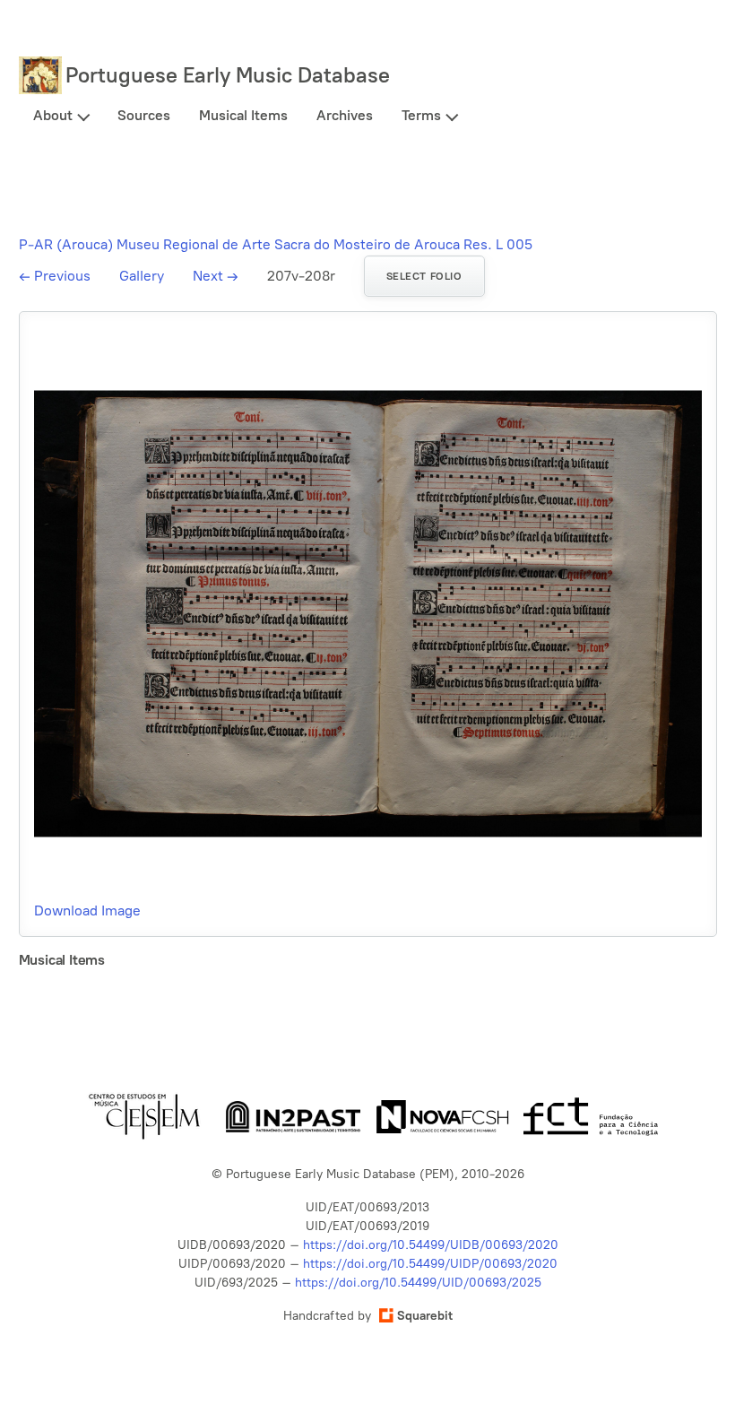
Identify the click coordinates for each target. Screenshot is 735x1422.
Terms (421, 115)
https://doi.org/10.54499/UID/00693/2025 (418, 1282)
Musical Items (243, 115)
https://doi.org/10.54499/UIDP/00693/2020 (430, 1263)
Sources (143, 115)
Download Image (87, 910)
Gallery (141, 275)
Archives (344, 115)
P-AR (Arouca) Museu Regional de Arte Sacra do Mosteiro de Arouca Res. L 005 (275, 244)
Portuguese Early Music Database (227, 75)
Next (215, 275)
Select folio (424, 276)
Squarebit (425, 1315)
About (53, 115)
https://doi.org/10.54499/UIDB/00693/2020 (430, 1245)
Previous (55, 275)
